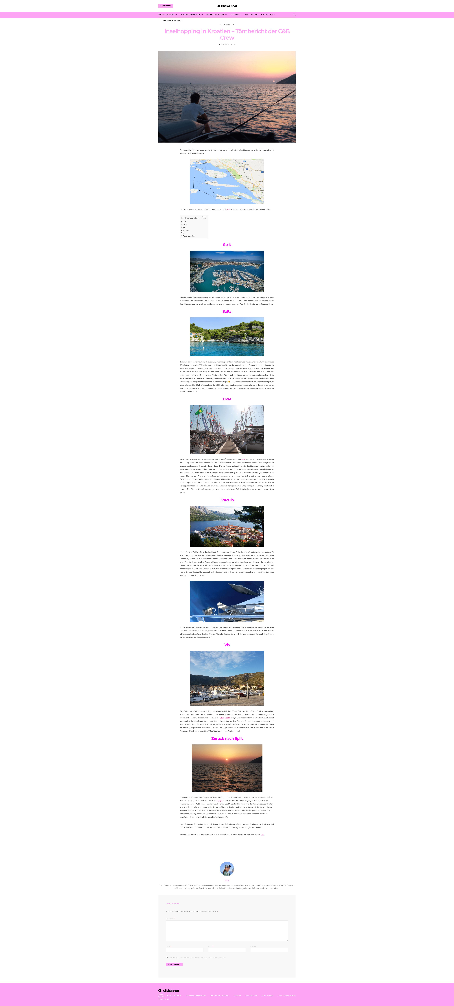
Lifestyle (235, 15)
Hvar (184, 227)
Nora (233, 44)
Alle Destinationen (227, 24)
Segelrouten (251, 15)
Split (229, 209)
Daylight (219, 800)
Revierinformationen (190, 15)
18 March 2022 (224, 44)
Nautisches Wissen (215, 15)
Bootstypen (267, 15)
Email (211, 946)
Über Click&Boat (166, 15)
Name (168, 946)
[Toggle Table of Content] (203, 218)
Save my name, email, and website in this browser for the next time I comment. (197, 957)
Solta (185, 224)
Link (262, 834)
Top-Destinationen (171, 20)
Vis (184, 233)
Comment (169, 918)
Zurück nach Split (189, 236)
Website (253, 947)
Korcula (186, 230)
